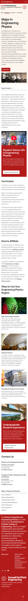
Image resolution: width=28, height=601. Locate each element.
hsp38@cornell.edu (6, 484)
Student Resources (6, 505)
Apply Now (6, 69)
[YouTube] (8, 571)
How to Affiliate (5, 495)
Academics (7, 12)
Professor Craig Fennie (7, 464)
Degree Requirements (11, 172)
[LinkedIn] (5, 571)
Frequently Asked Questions (9, 502)
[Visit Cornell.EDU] (25, 8)
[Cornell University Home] (3, 578)
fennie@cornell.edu (6, 469)
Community (20, 12)
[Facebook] (2, 571)
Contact (3, 510)
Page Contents (6, 88)
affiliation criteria (18, 249)
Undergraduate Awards (8, 500)
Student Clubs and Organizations (10, 447)
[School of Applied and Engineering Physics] (17, 578)
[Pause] (23, 597)
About (2, 12)
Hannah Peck (5, 479)
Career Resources (6, 507)
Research (13, 12)
